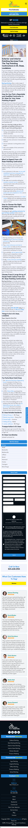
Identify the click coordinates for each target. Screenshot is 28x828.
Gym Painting (14, 761)
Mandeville (5, 450)
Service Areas (14, 810)
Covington (4, 464)
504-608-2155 (14, 14)
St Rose (4, 445)
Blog (14, 812)
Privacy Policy (10, 823)
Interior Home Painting (14, 748)
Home (14, 796)
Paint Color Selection (14, 807)
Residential (14, 802)
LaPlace (4, 455)
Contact (14, 815)
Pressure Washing (14, 753)
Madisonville (5, 452)
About (14, 799)
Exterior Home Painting (14, 745)
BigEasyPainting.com (15, 819)
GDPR (3, 823)
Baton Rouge (5, 467)
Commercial (14, 804)
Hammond (4, 459)
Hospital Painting (14, 764)
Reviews (14, 583)
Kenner (4, 457)
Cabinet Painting (14, 740)
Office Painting (14, 766)
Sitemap (14, 824)
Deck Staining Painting (14, 743)
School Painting (14, 772)
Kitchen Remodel (14, 751)
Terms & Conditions (20, 823)
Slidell (3, 447)
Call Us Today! (14, 31)
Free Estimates (14, 10)
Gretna (4, 462)
